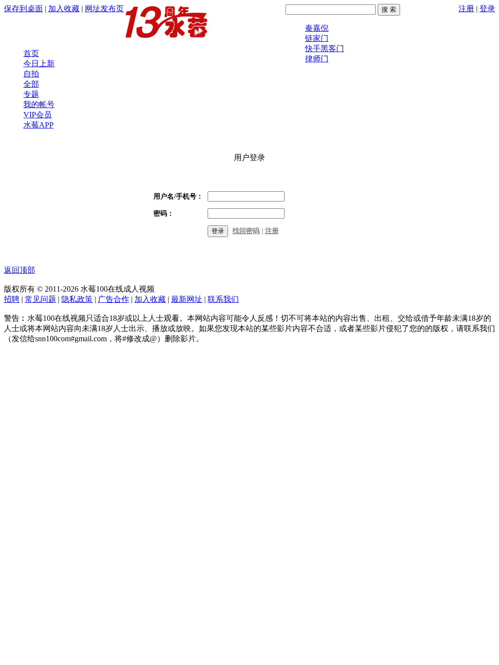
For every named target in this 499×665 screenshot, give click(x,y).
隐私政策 (77, 299)
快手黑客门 (324, 48)
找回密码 (246, 231)
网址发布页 (104, 8)
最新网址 (186, 299)
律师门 (316, 59)
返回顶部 (19, 270)
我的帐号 (39, 104)
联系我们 (223, 299)
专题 (31, 94)
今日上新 (39, 63)
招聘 (11, 299)
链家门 (316, 38)
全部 (31, 84)
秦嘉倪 (316, 28)
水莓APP (38, 125)
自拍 (31, 74)
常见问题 (40, 299)
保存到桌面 (23, 8)
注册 (466, 8)
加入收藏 (63, 8)
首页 (31, 53)
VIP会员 (37, 115)
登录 (487, 8)
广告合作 (113, 299)
